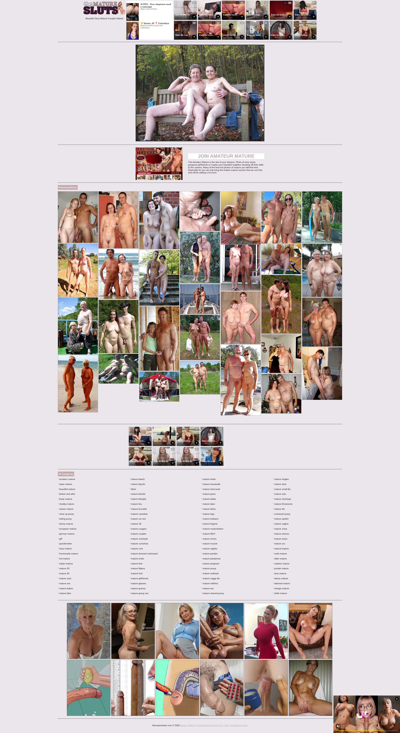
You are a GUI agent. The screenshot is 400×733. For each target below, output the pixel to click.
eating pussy (65, 519)
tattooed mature (281, 583)
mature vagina (280, 524)
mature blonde (137, 494)
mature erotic (137, 558)
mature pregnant (210, 563)
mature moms (208, 538)
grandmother (65, 543)
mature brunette (138, 509)
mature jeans (208, 494)
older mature (280, 558)
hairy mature (65, 548)
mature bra (136, 504)
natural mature (281, 548)
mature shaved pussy (212, 593)
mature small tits (281, 489)
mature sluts (279, 484)
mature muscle (209, 543)
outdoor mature (281, 563)
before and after (66, 494)
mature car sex (138, 519)
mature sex (207, 588)
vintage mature (281, 588)
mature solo (279, 494)
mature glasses (138, 583)
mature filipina (137, 568)
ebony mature (65, 524)
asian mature (65, 484)
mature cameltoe (139, 514)
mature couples (138, 533)
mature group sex (139, 593)
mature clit (135, 524)
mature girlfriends (139, 578)
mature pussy (208, 568)
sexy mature (279, 573)
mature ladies (208, 499)
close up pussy (66, 514)
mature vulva (280, 528)
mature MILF (208, 533)
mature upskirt (280, 519)
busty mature (65, 499)
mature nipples (209, 548)
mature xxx (279, 543)
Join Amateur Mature (226, 156)
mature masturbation (212, 528)
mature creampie (139, 538)
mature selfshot (209, 583)
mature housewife (210, 484)
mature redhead (210, 573)
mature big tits (137, 484)
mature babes (65, 588)
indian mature (65, 563)
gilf (60, 538)
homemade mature (68, 553)
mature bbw (64, 593)
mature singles (281, 479)
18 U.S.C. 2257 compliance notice (231, 725)
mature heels (208, 479)
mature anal (64, 578)
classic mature (65, 509)
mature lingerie (209, 524)
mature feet (136, 563)
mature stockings (282, 499)
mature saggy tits (210, 578)
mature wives (280, 538)
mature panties (209, 553)
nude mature (280, 553)
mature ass (64, 583)
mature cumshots (139, 543)
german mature (66, 533)
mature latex (208, 504)
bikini (133, 489)
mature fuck (136, 573)
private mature (281, 568)
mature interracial (210, 489)
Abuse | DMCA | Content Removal (197, 725)
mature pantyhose (211, 558)
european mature (67, 528)
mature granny (137, 588)
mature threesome (282, 504)
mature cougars (138, 528)
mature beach (137, 479)
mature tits (279, 509)
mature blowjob (138, 499)
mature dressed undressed (144, 553)
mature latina (208, 509)
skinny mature (280, 578)
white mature (280, 593)
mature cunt (136, 548)
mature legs (207, 514)
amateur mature (66, 479)
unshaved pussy (281, 514)
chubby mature (66, 504)
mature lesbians (209, 519)
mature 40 (63, 573)
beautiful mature (66, 489)
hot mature (64, 558)
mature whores (281, 533)
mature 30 (63, 568)
